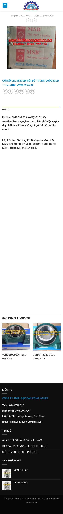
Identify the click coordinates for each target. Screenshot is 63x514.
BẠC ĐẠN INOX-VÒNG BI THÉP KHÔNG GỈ (24, 446)
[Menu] (5, 5)
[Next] (14, 72)
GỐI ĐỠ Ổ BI (26, 16)
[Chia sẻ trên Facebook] (10, 91)
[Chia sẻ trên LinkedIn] (32, 91)
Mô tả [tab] (5, 110)
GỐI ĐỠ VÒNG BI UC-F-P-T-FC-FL (20, 452)
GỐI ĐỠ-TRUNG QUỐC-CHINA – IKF (44, 357)
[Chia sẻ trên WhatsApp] (5, 91)
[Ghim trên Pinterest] (27, 91)
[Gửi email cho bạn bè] (21, 91)
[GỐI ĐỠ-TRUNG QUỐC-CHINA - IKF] (47, 337)
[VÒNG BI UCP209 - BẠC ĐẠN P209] (16, 337)
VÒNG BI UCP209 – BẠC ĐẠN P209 (14, 357)
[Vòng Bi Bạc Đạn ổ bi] (31, 5)
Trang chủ (14, 16)
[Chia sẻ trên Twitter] (16, 91)
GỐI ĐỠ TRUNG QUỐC (44, 16)
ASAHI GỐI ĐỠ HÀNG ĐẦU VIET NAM (22, 440)
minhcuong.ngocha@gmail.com (26, 421)
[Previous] (5, 72)
